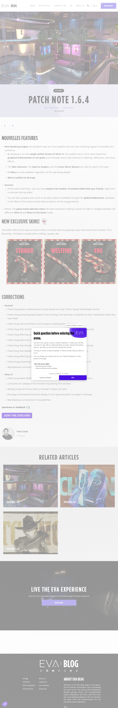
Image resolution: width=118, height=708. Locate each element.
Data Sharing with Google (43, 366)
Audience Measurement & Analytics (46, 368)
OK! (72, 378)
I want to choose (45, 378)
